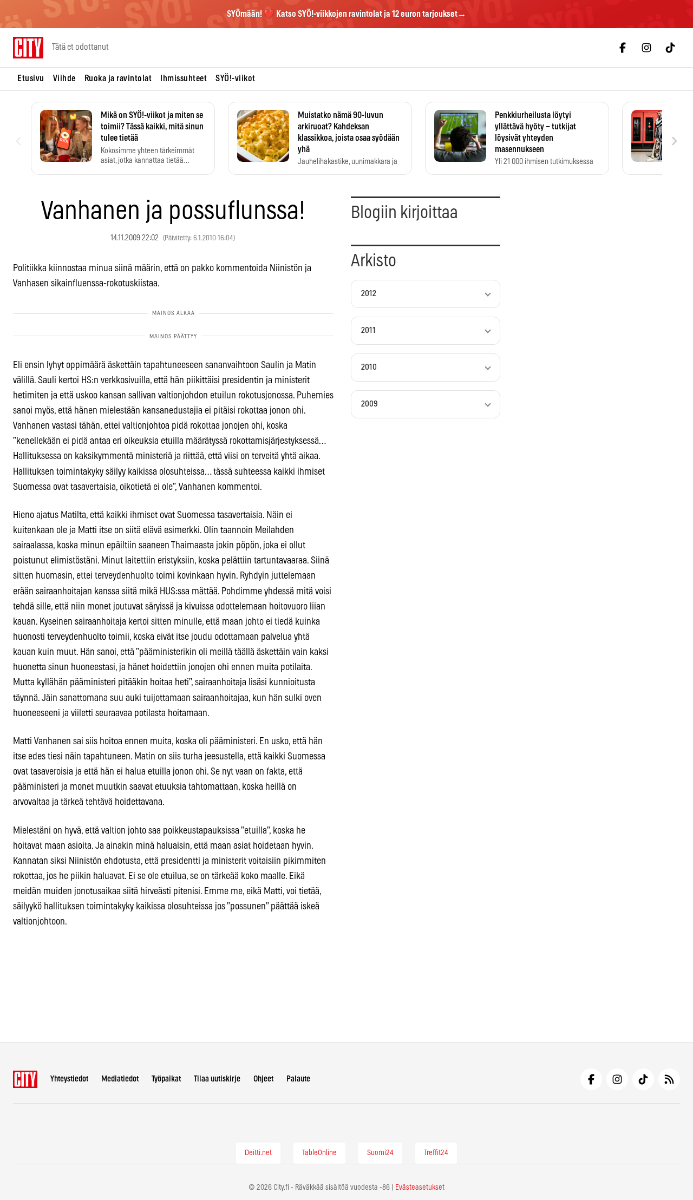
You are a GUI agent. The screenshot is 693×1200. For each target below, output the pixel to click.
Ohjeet (263, 1079)
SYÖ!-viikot (235, 78)
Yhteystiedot (69, 1079)
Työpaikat (166, 1079)
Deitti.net (258, 1153)
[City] (25, 1079)
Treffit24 (436, 1153)
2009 (369, 404)
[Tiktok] (670, 47)
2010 (369, 367)
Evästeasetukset (419, 1187)
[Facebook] (622, 47)
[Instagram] (646, 47)
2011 (368, 330)
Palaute (298, 1079)
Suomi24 (380, 1153)
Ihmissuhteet (183, 78)
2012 (368, 294)
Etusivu (30, 78)
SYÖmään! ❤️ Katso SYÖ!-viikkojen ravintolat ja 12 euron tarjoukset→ (346, 14)
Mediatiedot (120, 1079)
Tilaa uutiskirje (217, 1079)
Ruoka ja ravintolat (118, 78)
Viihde (64, 78)
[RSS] (669, 1079)
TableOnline (319, 1153)
